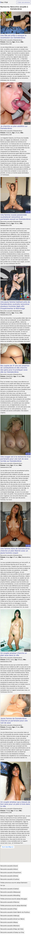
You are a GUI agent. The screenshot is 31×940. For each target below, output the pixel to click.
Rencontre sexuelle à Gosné (9, 866)
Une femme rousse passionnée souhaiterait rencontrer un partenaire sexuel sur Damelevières (15, 217)
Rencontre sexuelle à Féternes (10, 902)
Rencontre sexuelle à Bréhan (9, 876)
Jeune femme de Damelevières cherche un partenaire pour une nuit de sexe (14, 720)
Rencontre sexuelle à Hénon (9, 869)
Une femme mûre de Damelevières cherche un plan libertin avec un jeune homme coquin (15, 551)
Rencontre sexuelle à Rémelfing (10, 895)
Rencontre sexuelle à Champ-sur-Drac (12, 932)
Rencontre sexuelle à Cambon (10, 889)
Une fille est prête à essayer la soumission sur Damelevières (13, 36)
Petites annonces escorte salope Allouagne (14, 899)
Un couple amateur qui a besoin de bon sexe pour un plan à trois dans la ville (15, 804)
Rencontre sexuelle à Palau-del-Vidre (12, 929)
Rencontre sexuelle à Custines (10, 879)
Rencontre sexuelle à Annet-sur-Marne (12, 919)
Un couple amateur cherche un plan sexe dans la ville (13, 654)
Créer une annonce (24, 2)
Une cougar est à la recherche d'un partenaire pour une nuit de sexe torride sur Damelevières (15, 459)
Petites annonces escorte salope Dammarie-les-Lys (14, 884)
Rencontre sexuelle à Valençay (10, 915)
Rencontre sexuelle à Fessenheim (11, 872)
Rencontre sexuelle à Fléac (9, 909)
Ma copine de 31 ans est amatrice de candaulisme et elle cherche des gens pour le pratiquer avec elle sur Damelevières (14, 369)
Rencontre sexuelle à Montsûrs (10, 925)
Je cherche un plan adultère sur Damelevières (13, 127)
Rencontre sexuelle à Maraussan (10, 892)
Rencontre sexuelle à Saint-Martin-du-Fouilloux (15, 912)
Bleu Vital (4, 2)
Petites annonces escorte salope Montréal (13, 905)
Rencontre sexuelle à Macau (9, 922)
